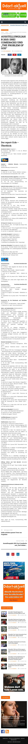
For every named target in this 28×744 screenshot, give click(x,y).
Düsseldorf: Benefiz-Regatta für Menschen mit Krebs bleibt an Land (16, 612)
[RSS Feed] (7, 731)
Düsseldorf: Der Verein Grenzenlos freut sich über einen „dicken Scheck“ (17, 635)
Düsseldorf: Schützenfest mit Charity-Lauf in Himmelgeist (17, 642)
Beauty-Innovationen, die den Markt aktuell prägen (13, 717)
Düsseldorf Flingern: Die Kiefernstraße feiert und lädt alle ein (17, 627)
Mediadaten (13, 739)
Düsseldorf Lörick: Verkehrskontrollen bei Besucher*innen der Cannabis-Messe (17, 665)
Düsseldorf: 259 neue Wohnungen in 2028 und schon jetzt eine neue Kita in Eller (17, 651)
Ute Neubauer (13, 615)
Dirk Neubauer (7, 51)
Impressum (5, 738)
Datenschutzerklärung (14, 738)
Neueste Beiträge (7, 608)
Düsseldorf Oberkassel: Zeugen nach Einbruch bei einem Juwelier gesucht (17, 620)
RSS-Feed (10, 741)
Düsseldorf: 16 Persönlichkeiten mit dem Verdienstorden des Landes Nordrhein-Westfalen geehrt (16, 658)
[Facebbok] (3, 731)
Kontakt (23, 738)
